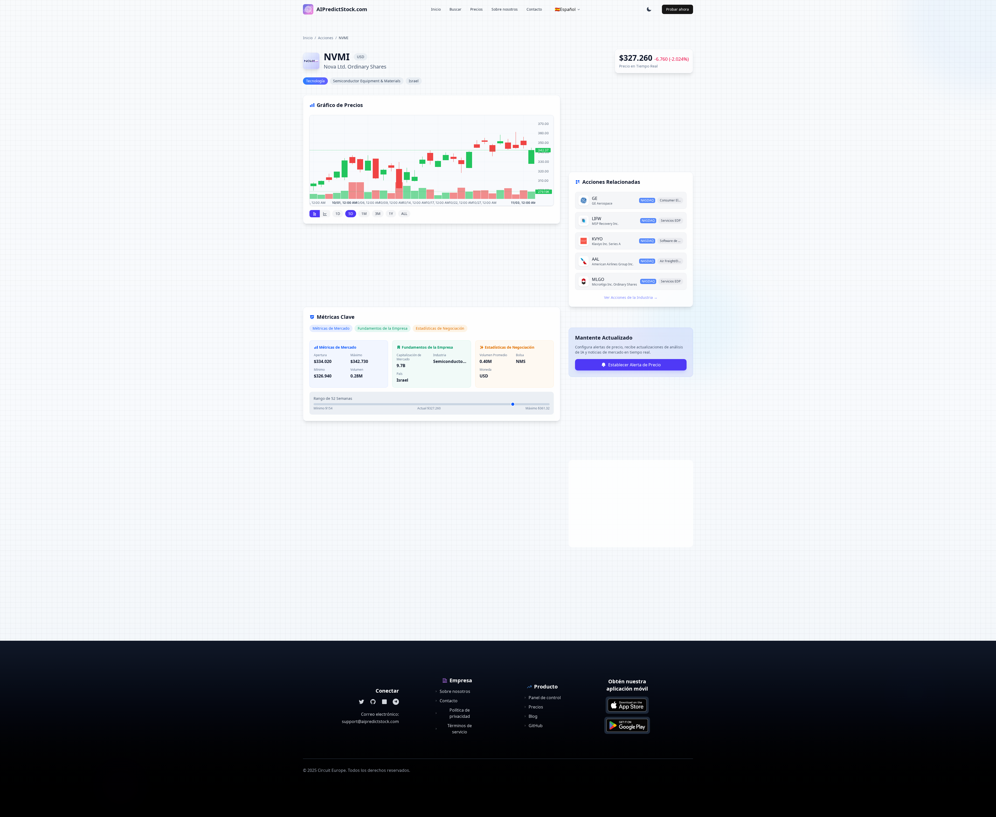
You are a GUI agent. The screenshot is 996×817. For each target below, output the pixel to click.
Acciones (325, 37)
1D (337, 213)
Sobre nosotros (505, 9)
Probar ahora (677, 9)
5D (350, 213)
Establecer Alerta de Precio (634, 365)
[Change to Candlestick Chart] (314, 213)
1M (364, 213)
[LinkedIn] (384, 702)
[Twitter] (361, 702)
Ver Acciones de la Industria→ (631, 297)
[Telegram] (396, 702)
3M (378, 213)
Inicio (436, 9)
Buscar (455, 9)
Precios (476, 9)
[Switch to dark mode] (649, 9)
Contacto (534, 9)
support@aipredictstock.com (370, 721)
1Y (391, 213)
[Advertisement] (431, 268)
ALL (404, 213)
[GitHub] (373, 702)
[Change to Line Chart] (325, 213)
